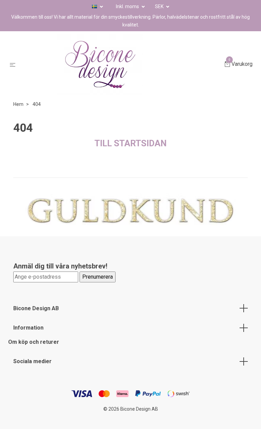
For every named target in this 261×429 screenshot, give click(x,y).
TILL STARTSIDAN (130, 143)
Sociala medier (32, 361)
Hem (18, 104)
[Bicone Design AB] (121, 64)
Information (28, 327)
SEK (159, 6)
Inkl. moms (128, 6)
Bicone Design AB (36, 308)
